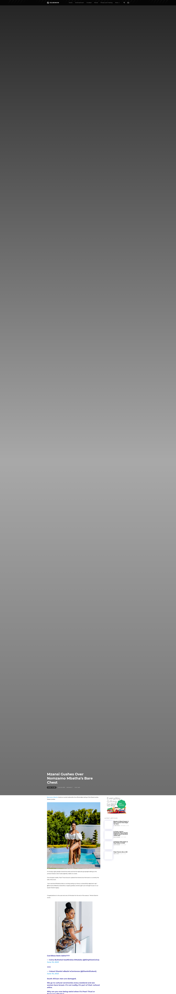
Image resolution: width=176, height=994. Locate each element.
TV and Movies (117, 825)
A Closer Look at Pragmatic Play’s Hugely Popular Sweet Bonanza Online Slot (121, 833)
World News (116, 853)
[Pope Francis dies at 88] (108, 855)
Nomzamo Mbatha (52, 797)
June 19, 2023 (53, 962)
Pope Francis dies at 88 (120, 852)
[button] (124, 2)
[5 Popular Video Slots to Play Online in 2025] (108, 845)
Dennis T (70, 787)
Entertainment (117, 837)
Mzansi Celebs (52, 787)
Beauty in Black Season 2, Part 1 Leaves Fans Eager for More (121, 823)
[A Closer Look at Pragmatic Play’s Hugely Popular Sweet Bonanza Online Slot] (108, 835)
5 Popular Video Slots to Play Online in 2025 (121, 842)
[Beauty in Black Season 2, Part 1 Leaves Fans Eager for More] (108, 825)
